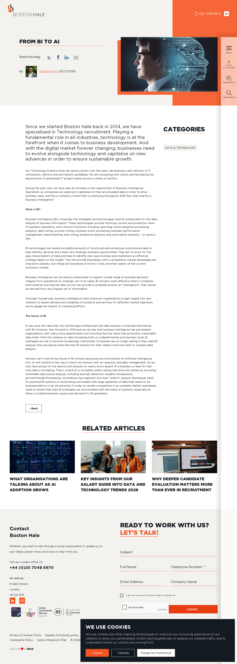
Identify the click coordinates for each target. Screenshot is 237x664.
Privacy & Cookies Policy (25, 635)
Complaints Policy (21, 640)
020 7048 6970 (209, 13)
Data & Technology (180, 147)
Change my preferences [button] (156, 652)
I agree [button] (97, 652)
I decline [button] (123, 652)
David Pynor (48, 71)
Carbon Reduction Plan (52, 640)
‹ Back (34, 408)
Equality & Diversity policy (62, 635)
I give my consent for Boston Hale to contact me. (151, 595)
